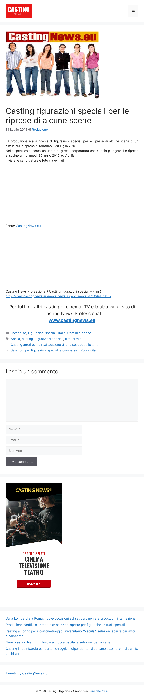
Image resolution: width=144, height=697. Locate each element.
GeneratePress (98, 691)
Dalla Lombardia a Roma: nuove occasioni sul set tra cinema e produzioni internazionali (71, 618)
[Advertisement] (72, 194)
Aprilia (15, 339)
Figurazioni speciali (42, 333)
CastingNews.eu (28, 226)
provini (77, 339)
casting (27, 339)
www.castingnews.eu (72, 320)
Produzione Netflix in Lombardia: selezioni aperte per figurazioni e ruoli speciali (65, 625)
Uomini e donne (79, 333)
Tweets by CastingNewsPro (26, 673)
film (67, 339)
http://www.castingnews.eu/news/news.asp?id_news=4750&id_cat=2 (58, 296)
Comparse (18, 333)
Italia (61, 333)
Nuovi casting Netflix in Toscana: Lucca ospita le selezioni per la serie (58, 642)
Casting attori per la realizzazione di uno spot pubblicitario (54, 345)
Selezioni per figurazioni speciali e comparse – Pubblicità (53, 350)
